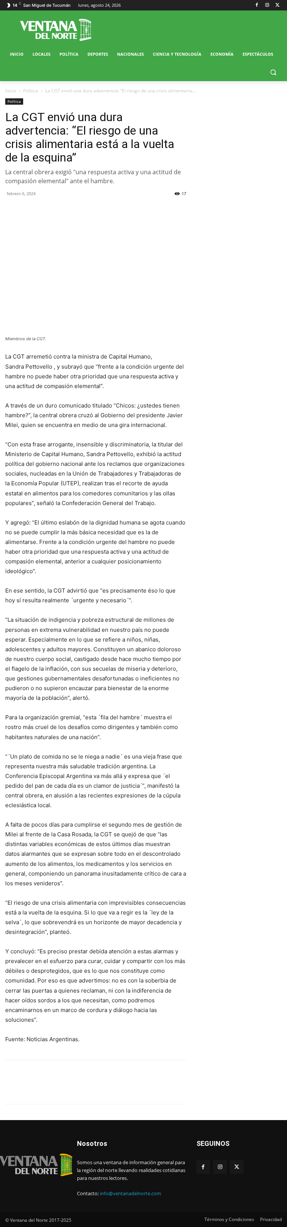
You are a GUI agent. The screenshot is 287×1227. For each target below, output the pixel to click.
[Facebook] (257, 5)
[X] (277, 5)
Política (30, 90)
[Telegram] (64, 210)
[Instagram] (267, 5)
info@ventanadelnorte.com (130, 1193)
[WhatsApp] (47, 210)
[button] (273, 72)
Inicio (10, 90)
